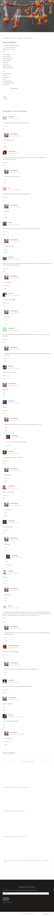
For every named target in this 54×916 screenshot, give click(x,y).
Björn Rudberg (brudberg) (13, 645)
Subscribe (6, 899)
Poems (43, 1)
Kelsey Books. (23, 810)
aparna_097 (10, 715)
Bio (39, 1)
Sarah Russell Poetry (7, 1)
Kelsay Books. (27, 787)
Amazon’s (41, 860)
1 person (8, 126)
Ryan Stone (10, 366)
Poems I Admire (48, 4)
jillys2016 (10, 222)
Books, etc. (33, 1)
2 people (8, 339)
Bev (9, 188)
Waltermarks (11, 257)
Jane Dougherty (11, 520)
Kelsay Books (24, 836)
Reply (4, 129)
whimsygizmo (11, 116)
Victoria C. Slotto (11, 151)
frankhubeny (11, 451)
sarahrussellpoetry (14, 134)
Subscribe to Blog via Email (27, 887)
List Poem (20, 38)
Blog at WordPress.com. (27, 913)
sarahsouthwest (11, 486)
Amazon (18, 787)
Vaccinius (10, 606)
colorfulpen (10, 571)
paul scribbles (11, 680)
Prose (49, 1)
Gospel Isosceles (11, 401)
